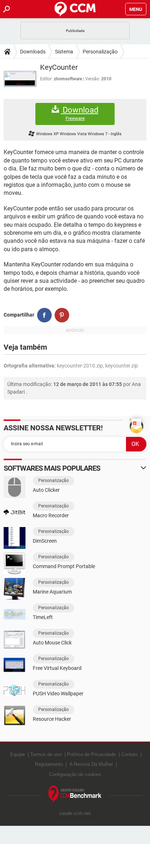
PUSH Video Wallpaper (58, 693)
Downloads (33, 52)
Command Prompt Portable (64, 566)
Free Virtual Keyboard (57, 668)
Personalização (100, 52)
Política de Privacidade (91, 754)
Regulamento (49, 764)
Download (79, 113)
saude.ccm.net (75, 813)
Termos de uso (46, 754)
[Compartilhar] (44, 315)
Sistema (64, 52)
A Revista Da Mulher (91, 764)
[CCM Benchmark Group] (75, 794)
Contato (129, 754)
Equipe (17, 754)
